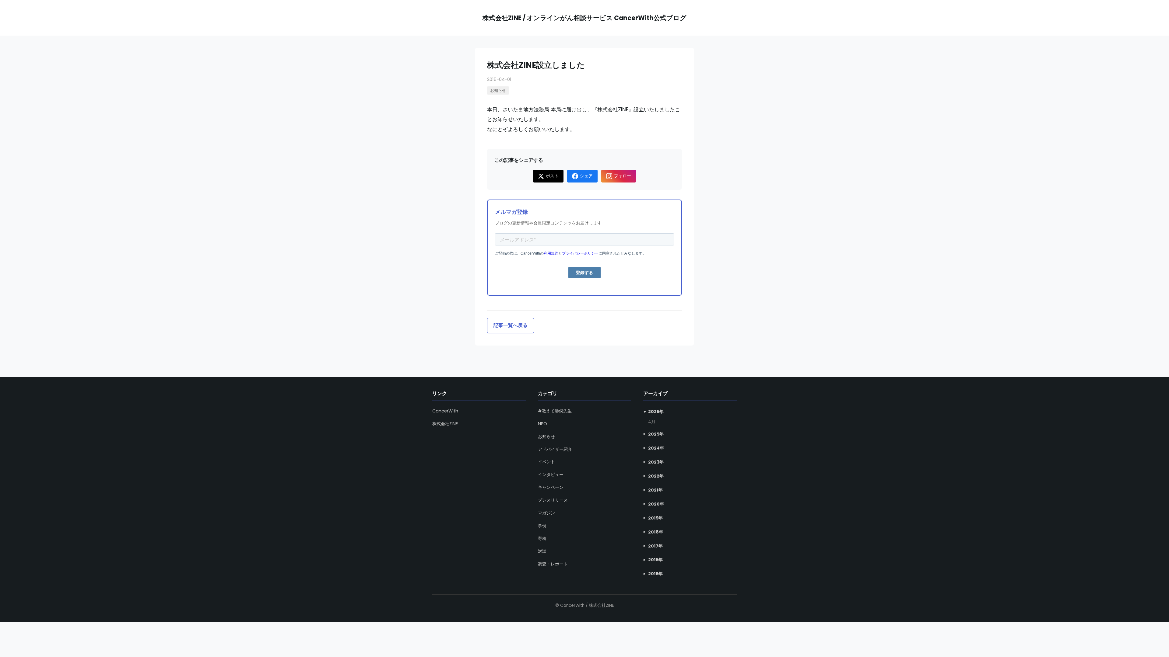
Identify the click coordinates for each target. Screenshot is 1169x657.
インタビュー (550, 474)
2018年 (655, 532)
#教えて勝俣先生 (555, 411)
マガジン (546, 513)
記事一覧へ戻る (510, 325)
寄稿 (542, 538)
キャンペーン (550, 487)
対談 (542, 551)
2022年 (656, 476)
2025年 (656, 434)
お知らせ (498, 90)
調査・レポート (553, 564)
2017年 (655, 546)
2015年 (655, 574)
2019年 (655, 518)
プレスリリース (553, 500)
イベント (546, 462)
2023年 (656, 462)
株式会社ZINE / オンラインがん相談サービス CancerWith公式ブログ (584, 17)
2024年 (656, 448)
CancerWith (445, 411)
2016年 (655, 560)
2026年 (656, 411)
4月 (651, 422)
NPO (542, 424)
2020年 (656, 504)
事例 (542, 526)
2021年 (655, 490)
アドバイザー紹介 (555, 449)
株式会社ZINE (445, 424)
